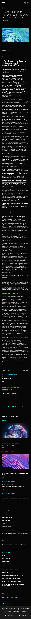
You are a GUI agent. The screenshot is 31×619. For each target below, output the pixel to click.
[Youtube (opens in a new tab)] (16, 597)
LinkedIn (4, 277)
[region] (15, 612)
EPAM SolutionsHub (21, 535)
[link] (22, 406)
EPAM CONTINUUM (7, 517)
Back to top (6, 510)
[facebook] (9, 406)
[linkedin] (13, 406)
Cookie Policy (25, 611)
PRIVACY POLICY (6, 561)
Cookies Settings (7, 615)
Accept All (23, 615)
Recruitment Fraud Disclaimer (11, 578)
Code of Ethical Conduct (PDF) (11, 581)
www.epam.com (14, 275)
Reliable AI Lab (6, 526)
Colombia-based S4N (8, 173)
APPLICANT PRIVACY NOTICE (10, 569)
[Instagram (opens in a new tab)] (12, 597)
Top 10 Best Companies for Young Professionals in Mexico (15, 179)
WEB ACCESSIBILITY (7, 572)
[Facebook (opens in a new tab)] (7, 597)
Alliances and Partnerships (19, 544)
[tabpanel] (15, 211)
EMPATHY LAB (6, 520)
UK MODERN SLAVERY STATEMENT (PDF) (12, 575)
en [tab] (3, 56)
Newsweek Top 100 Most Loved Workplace (14, 182)
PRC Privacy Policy (8, 564)
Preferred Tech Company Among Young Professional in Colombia (13, 178)
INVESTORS (5, 555)
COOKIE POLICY (6, 567)
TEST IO (4, 523)
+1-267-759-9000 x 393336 (9, 393)
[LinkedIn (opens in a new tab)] (3, 597)
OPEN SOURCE (6, 558)
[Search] (10, 3)
